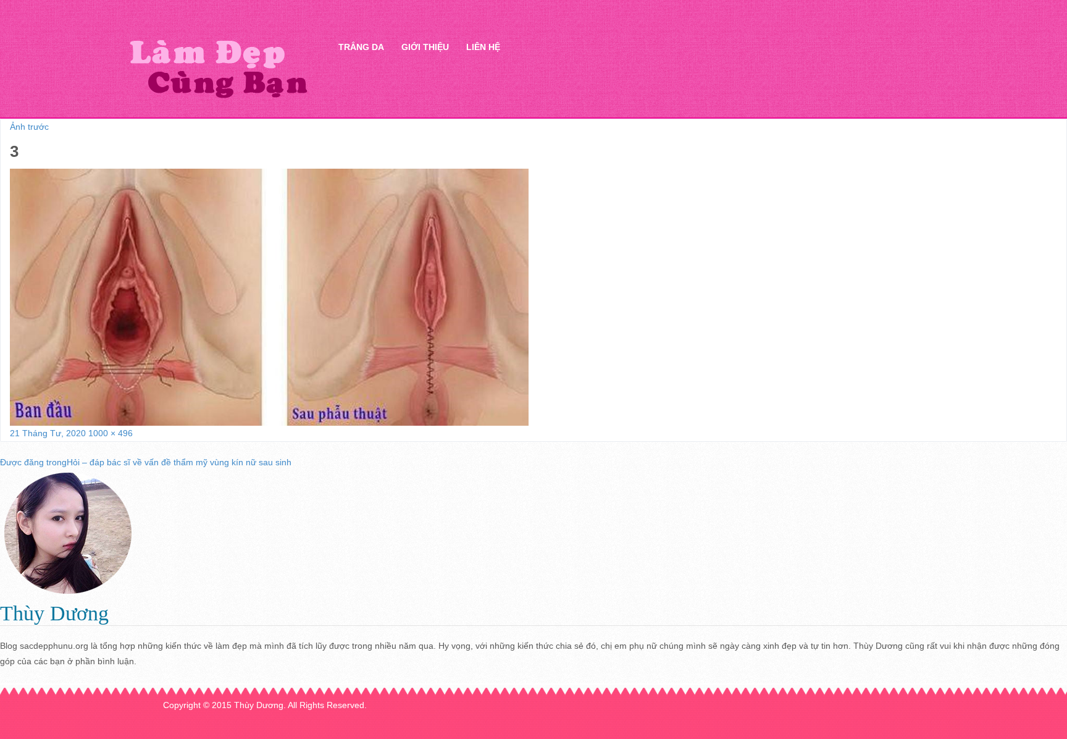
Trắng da (361, 47)
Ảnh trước (29, 127)
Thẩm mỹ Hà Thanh (218, 68)
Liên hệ (483, 47)
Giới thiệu (425, 47)
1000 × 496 (110, 433)
